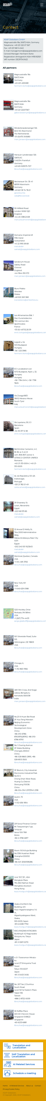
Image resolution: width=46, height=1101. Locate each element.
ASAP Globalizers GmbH (14, 39)
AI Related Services (16, 1086)
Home (5, 1086)
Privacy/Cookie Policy (11, 1089)
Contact (38, 1086)
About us (29, 1086)
